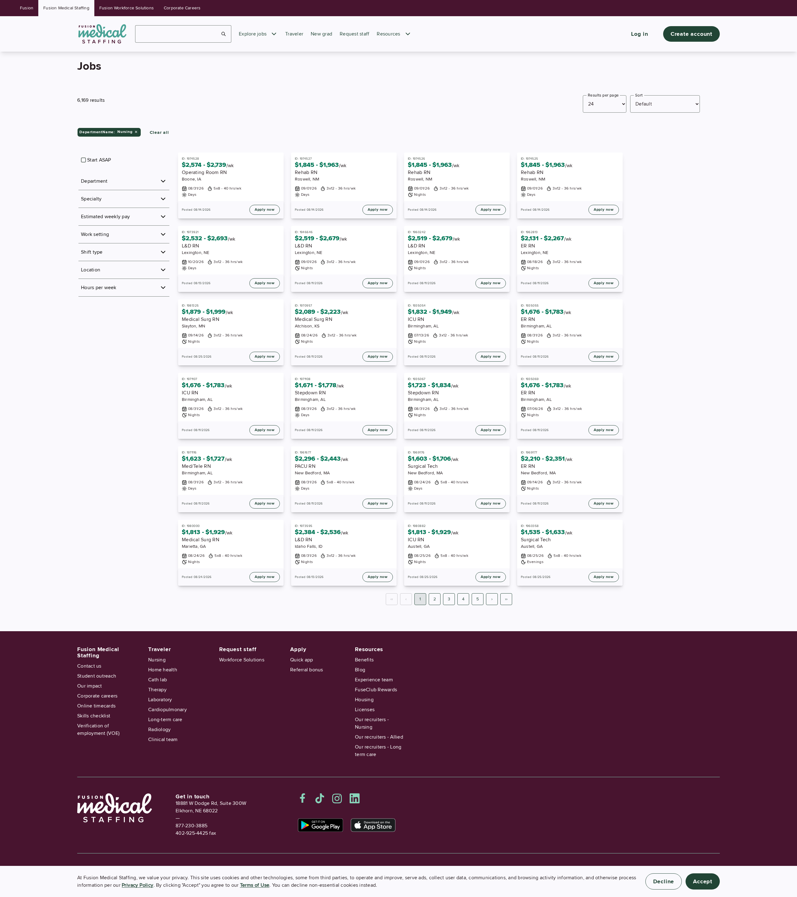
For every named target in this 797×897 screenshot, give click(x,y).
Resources (388, 34)
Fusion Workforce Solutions (126, 8)
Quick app (301, 660)
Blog (360, 670)
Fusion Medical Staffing (66, 8)
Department (94, 181)
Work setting (95, 234)
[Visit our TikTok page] (320, 798)
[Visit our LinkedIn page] (355, 798)
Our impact (89, 686)
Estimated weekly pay (105, 217)
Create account (691, 34)
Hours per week (98, 287)
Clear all (159, 132)
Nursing (157, 660)
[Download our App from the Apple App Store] (373, 825)
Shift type (92, 252)
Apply (298, 649)
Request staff (354, 34)
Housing (364, 700)
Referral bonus (306, 670)
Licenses (365, 710)
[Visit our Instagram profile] (337, 798)
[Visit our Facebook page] (302, 798)
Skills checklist (93, 716)
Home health (162, 670)
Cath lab (157, 680)
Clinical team (162, 739)
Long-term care (165, 719)
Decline (663, 881)
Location (90, 270)
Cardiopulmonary (167, 710)
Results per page (603, 95)
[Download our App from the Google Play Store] (320, 825)
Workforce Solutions (241, 660)
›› (506, 599)
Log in (639, 34)
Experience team (374, 680)
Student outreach (96, 676)
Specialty (91, 199)
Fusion (26, 8)
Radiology (159, 729)
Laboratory (160, 700)
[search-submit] (223, 34)
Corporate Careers (182, 8)
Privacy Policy (137, 885)
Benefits (364, 660)
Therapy (157, 690)
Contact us (89, 666)
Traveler (294, 34)
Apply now (265, 209)
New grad (321, 34)
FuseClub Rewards (376, 690)
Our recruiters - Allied (379, 737)
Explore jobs (252, 34)
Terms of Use (255, 885)
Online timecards (96, 706)
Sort (639, 95)
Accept (702, 881)
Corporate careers (97, 696)
